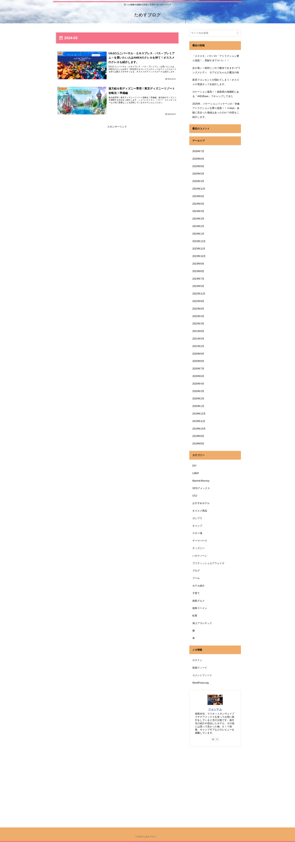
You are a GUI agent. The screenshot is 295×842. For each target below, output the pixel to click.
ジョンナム (215, 709)
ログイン (197, 660)
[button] (237, 33)
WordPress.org (200, 682)
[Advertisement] (117, 150)
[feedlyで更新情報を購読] (213, 739)
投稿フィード (199, 667)
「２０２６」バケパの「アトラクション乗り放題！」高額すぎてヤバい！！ (215, 58)
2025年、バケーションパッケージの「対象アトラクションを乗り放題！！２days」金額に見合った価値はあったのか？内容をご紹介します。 (216, 110)
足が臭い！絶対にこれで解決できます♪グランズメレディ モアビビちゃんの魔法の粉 (216, 70)
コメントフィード (202, 675)
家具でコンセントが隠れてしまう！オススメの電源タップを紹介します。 (215, 82)
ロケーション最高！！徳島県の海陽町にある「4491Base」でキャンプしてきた (215, 94)
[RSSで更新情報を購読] (217, 739)
